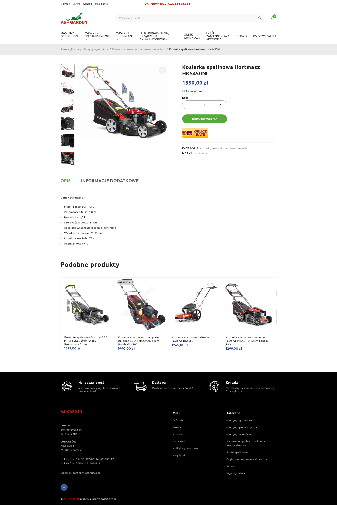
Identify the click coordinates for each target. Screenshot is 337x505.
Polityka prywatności (186, 448)
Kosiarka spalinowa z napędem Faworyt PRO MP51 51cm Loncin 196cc (247, 341)
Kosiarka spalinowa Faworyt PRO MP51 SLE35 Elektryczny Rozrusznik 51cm (86, 341)
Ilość (185, 97)
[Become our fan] (64, 487)
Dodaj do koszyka (204, 118)
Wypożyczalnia (235, 473)
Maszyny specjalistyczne (241, 427)
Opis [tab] (66, 181)
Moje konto (101, 3)
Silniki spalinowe (237, 452)
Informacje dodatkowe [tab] (109, 181)
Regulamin (180, 455)
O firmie (178, 420)
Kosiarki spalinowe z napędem (146, 49)
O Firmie (65, 3)
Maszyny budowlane (239, 434)
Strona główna (70, 49)
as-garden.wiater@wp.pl (84, 472)
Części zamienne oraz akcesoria (246, 459)
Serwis (77, 3)
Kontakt (87, 3)
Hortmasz (201, 153)
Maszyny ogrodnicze (95, 49)
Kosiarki (117, 49)
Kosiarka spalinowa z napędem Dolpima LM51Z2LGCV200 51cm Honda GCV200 (138, 341)
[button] (162, 70)
